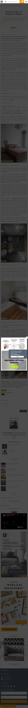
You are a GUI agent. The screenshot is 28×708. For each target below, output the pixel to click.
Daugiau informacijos (15, 354)
